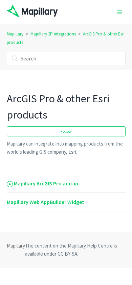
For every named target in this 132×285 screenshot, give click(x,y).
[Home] (32, 15)
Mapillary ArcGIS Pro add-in (46, 183)
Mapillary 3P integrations (53, 34)
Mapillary (15, 34)
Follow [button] (66, 131)
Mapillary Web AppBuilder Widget (45, 202)
